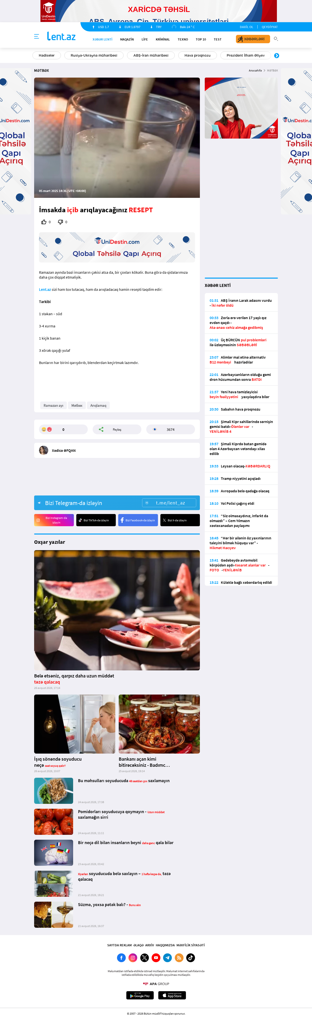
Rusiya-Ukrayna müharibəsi (94, 55)
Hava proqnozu (198, 55)
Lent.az (45, 289)
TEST (218, 39)
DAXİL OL (246, 27)
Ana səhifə (255, 70)
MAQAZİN (127, 39)
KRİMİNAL (163, 39)
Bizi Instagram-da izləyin (56, 520)
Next (277, 56)
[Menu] (36, 36)
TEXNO (183, 39)
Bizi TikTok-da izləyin (96, 520)
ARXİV (149, 945)
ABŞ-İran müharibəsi (150, 55)
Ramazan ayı (53, 405)
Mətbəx (76, 405)
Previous (35, 56)
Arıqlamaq (98, 405)
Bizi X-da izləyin (177, 520)
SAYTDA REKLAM (119, 945)
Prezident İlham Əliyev (246, 55)
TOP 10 (201, 39)
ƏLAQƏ (138, 945)
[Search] (276, 38)
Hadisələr (47, 55)
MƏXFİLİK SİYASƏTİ (190, 945)
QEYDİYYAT (270, 27)
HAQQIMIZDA (165, 945)
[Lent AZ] (61, 36)
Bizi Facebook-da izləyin (140, 520)
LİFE (145, 39)
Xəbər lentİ (102, 39)
